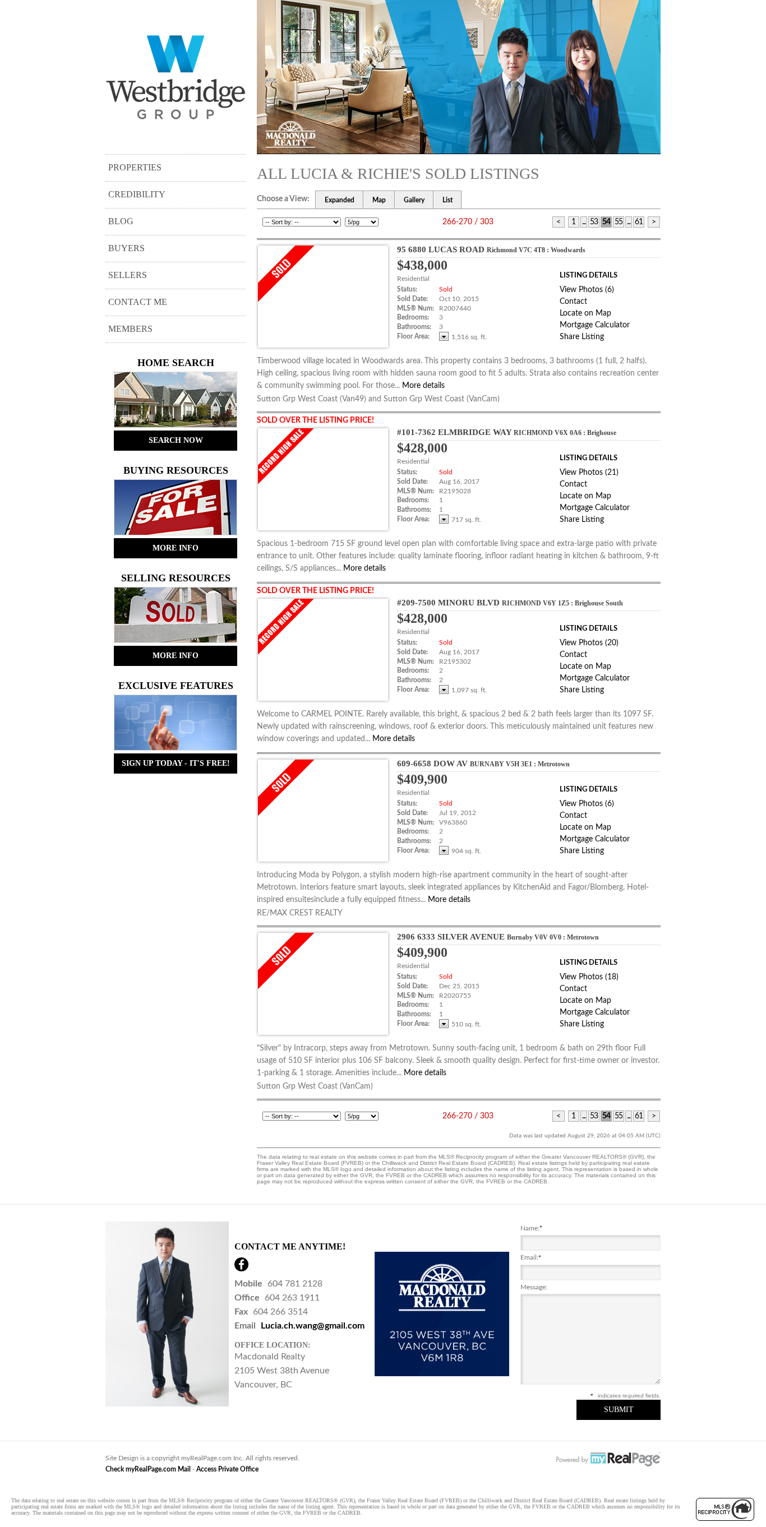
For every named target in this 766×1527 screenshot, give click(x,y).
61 (639, 222)
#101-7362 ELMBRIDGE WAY (506, 432)
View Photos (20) (589, 643)
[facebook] (241, 1264)
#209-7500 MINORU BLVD (510, 602)
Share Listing (582, 337)
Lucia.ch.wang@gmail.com (312, 1325)
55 (618, 222)
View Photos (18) (589, 977)
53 (594, 222)
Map (379, 200)
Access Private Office (227, 1469)
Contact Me (137, 302)
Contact (573, 302)
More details (423, 386)
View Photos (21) (589, 472)
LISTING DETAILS (588, 275)
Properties (134, 167)
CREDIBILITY (136, 194)
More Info (176, 548)
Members (130, 329)
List (447, 200)
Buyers (126, 248)
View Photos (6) (587, 290)
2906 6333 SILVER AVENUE (498, 936)
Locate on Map (585, 313)
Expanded (339, 200)
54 (606, 222)
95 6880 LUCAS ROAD (491, 249)
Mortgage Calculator (595, 325)
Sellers (127, 275)
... (583, 222)
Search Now (176, 440)
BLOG (120, 221)
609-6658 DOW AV (483, 763)
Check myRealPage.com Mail (148, 1469)
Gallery (414, 200)
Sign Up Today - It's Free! (176, 763)
